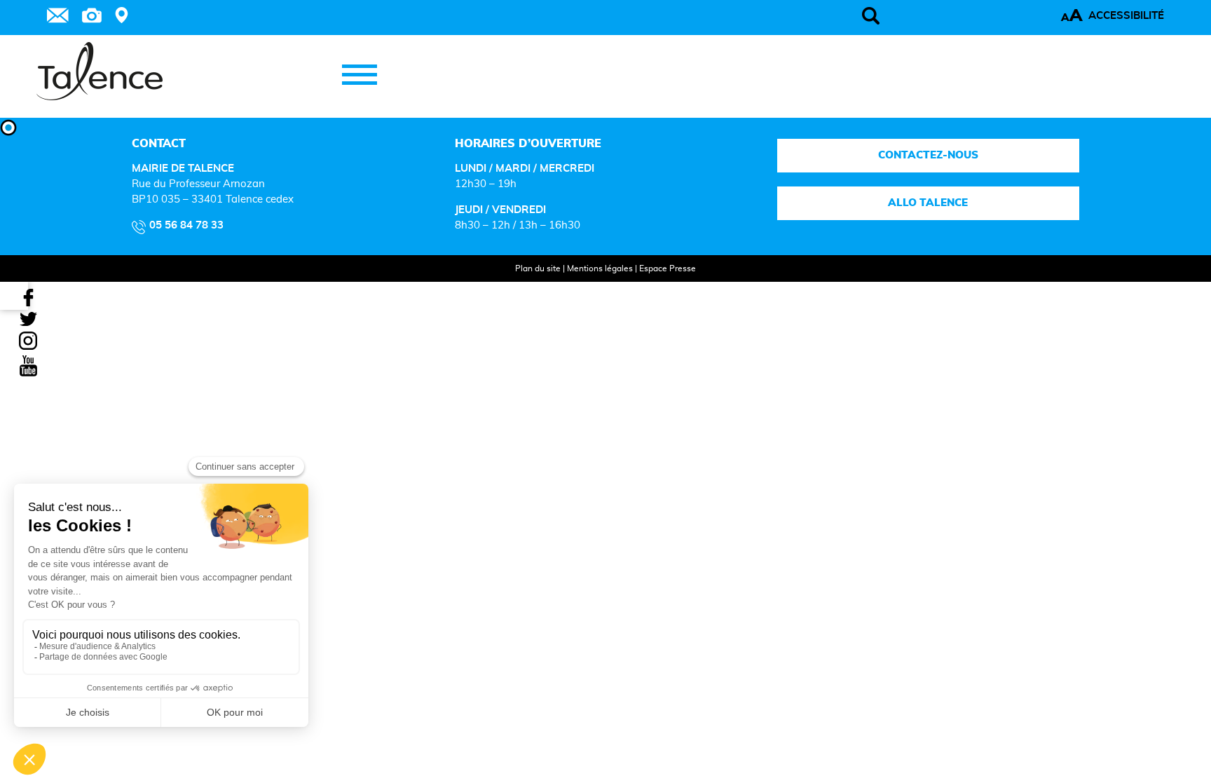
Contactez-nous (928, 155)
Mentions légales (600, 268)
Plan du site (538, 268)
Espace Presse (667, 268)
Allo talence (929, 203)
